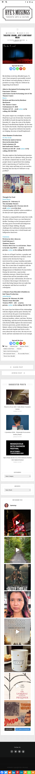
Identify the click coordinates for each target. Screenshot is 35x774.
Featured (19, 348)
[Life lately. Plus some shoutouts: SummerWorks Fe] (17, 550)
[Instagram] (30, 2)
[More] (24, 68)
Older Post (17, 367)
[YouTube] (32, 2)
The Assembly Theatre (23, 353)
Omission (6, 237)
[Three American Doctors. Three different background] (17, 631)
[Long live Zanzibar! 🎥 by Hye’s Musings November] (17, 523)
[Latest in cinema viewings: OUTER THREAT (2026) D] (17, 577)
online (21, 109)
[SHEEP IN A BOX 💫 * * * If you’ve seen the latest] (17, 659)
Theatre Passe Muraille (9, 356)
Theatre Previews (20, 40)
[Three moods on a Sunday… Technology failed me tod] (17, 604)
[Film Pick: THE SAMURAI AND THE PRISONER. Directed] (17, 686)
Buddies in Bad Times (8, 348)
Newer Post (17, 373)
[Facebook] (26, 2)
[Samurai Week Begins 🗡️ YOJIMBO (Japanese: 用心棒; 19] (17, 713)
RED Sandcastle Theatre (9, 353)
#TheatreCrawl (13, 346)
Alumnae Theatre (24, 346)
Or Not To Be (7, 138)
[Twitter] (28, 2)
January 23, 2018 (24, 33)
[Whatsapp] (17, 68)
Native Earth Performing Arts (10, 351)
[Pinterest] (20, 68)
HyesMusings (11, 33)
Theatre (11, 40)
